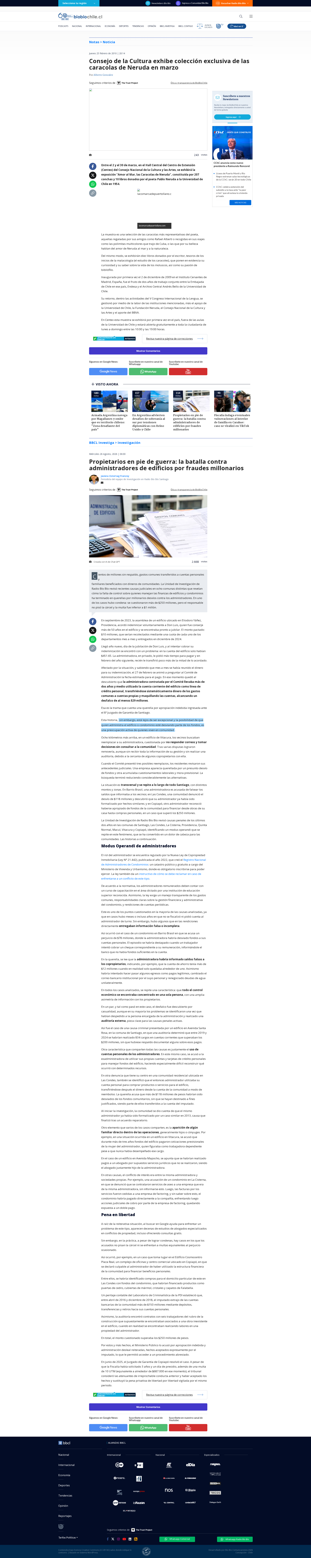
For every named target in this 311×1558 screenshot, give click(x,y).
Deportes (123, 26)
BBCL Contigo (186, 26)
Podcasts (63, 26)
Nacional (77, 26)
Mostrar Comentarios (148, 350)
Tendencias (138, 26)
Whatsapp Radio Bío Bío (237, 1539)
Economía (110, 26)
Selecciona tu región (74, 3)
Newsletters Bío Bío (161, 3)
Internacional (93, 26)
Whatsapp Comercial (179, 1538)
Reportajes (65, 1516)
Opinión (152, 26)
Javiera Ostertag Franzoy (115, 475)
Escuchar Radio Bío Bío (233, 3)
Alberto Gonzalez (103, 75)
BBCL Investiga (167, 26)
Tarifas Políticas (67, 1537)
